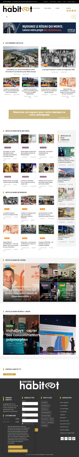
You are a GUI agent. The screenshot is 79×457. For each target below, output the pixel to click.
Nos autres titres (64, 421)
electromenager (46, 415)
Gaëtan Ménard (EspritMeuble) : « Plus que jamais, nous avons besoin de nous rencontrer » (67, 91)
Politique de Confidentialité (18, 450)
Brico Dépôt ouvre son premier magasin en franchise (64, 180)
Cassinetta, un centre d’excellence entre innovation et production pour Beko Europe (10, 154)
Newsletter (63, 417)
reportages (50, 422)
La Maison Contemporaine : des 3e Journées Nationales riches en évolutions (11, 90)
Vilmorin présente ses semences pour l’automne (24, 335)
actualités (44, 402)
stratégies (44, 425)
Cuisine (57, 8)
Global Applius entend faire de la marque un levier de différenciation (28, 153)
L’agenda (62, 414)
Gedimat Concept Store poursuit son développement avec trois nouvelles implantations (30, 91)
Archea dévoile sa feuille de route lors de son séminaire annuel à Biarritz (49, 90)
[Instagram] (69, 438)
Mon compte (53, 1)
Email (23, 412)
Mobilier (68, 8)
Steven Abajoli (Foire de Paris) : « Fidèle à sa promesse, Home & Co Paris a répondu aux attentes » (66, 160)
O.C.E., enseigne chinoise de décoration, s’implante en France (66, 200)
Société (24, 418)
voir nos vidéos (9, 374)
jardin (51, 419)
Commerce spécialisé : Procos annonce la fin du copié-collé (28, 182)
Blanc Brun (37, 8)
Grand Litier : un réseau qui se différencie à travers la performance (28, 243)
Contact (64, 1)
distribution (45, 409)
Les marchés (63, 411)
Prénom (24, 401)
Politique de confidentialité (67, 433)
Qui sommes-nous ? (65, 424)
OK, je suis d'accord (15, 447)
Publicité (59, 1)
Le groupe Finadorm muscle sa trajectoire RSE (58, 69)
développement (46, 412)
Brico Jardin (47, 8)
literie (43, 422)
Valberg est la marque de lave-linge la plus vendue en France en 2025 (46, 182)
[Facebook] (66, 438)
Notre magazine (64, 402)
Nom (23, 406)
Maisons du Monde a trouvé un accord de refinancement (66, 218)
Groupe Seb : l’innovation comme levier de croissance (46, 153)
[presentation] (69, 351)
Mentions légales (71, 1)
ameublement (45, 405)
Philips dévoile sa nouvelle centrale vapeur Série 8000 (10, 181)
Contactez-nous (64, 427)
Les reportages (64, 408)
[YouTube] (73, 438)
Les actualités (64, 405)
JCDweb (51, 454)
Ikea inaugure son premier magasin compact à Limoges (65, 237)
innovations (45, 419)
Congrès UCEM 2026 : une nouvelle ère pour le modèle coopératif (46, 243)
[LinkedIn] (62, 438)
